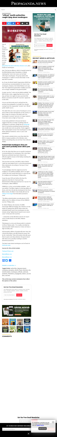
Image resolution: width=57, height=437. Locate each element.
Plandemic (11, 273)
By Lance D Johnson (47, 108)
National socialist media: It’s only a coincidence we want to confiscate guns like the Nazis (46, 97)
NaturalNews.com (7, 254)
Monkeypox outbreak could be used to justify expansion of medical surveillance (46, 191)
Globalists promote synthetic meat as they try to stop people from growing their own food (46, 83)
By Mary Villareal (46, 72)
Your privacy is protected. (8, 299)
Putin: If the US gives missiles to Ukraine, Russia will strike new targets (45, 166)
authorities (14, 268)
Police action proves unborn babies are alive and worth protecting (46, 61)
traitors (24, 273)
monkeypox (14, 272)
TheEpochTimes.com (7, 251)
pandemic (5, 273)
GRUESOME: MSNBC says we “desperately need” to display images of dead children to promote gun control (45, 150)
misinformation (6, 272)
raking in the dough (7, 193)
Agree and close (42, 428)
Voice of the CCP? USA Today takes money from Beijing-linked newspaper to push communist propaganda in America (46, 122)
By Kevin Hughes (46, 201)
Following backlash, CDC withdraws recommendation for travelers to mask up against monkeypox (46, 76)
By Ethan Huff (45, 63)
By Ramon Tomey (46, 79)
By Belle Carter (46, 208)
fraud (20, 270)
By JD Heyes (45, 138)
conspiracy (5, 270)
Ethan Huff (13, 20)
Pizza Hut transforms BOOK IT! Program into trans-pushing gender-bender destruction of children (45, 183)
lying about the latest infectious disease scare (14, 65)
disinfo (16, 270)
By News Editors (46, 93)
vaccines (7, 275)
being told (26, 124)
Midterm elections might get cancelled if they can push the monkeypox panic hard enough (45, 198)
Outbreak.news (6, 245)
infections (25, 270)
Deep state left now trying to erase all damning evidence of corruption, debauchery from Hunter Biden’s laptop (46, 158)
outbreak (25, 272)
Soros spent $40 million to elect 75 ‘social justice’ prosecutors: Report (46, 129)
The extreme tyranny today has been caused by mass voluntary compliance (45, 90)
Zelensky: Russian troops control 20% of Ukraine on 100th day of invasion (46, 205)
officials (20, 272)
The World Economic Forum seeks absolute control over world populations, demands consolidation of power (46, 113)
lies (30, 270)
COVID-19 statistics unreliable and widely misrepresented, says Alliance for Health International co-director (46, 68)
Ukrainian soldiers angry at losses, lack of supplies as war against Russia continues (46, 142)
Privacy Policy (40, 425)
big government (21, 268)
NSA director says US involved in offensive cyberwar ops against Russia (45, 135)
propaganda (18, 273)
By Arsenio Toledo (46, 194)
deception (11, 270)
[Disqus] (16, 356)
